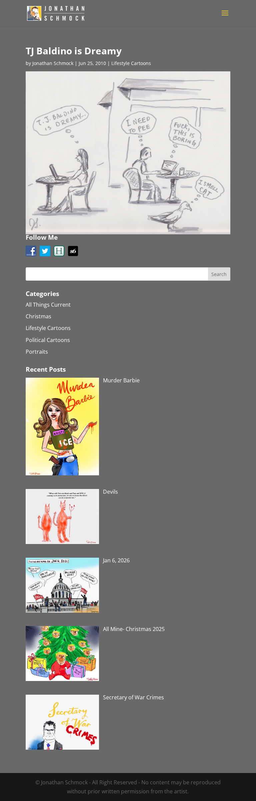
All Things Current (48, 304)
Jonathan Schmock (52, 63)
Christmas (38, 316)
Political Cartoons (48, 340)
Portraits (37, 351)
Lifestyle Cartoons (131, 63)
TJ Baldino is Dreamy (74, 50)
